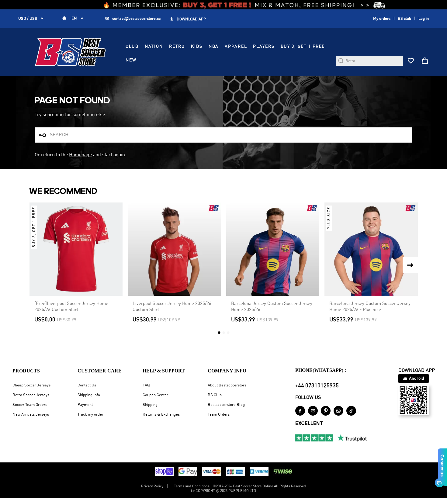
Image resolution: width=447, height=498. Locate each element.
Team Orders (219, 415)
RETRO (177, 46)
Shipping (150, 405)
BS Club (215, 395)
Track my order (90, 415)
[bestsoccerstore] (70, 52)
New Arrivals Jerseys (30, 415)
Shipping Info (89, 395)
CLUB (132, 46)
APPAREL (236, 46)
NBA (214, 46)
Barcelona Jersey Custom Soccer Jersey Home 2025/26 (271, 306)
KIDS (196, 46)
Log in (423, 19)
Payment (85, 405)
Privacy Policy (152, 486)
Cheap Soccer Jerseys (31, 385)
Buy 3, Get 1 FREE (303, 46)
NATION (154, 46)
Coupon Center (155, 395)
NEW (131, 60)
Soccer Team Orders (29, 405)
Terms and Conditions (192, 486)
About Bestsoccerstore (227, 385)
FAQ (146, 385)
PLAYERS (263, 46)
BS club (404, 19)
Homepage (80, 155)
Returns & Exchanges (161, 415)
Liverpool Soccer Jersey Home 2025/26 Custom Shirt (172, 306)
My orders (381, 19)
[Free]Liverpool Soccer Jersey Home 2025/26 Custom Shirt (71, 306)
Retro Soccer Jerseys (30, 395)
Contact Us (87, 385)
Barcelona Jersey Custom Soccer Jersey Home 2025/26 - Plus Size (370, 306)
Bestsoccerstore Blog (226, 405)
